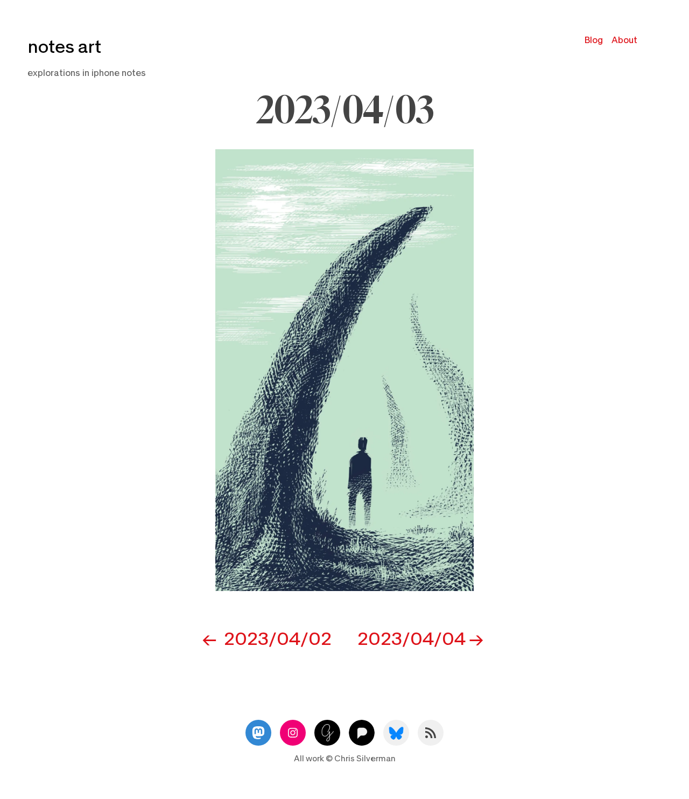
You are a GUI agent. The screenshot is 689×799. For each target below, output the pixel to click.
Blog (594, 40)
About (624, 40)
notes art (64, 47)
